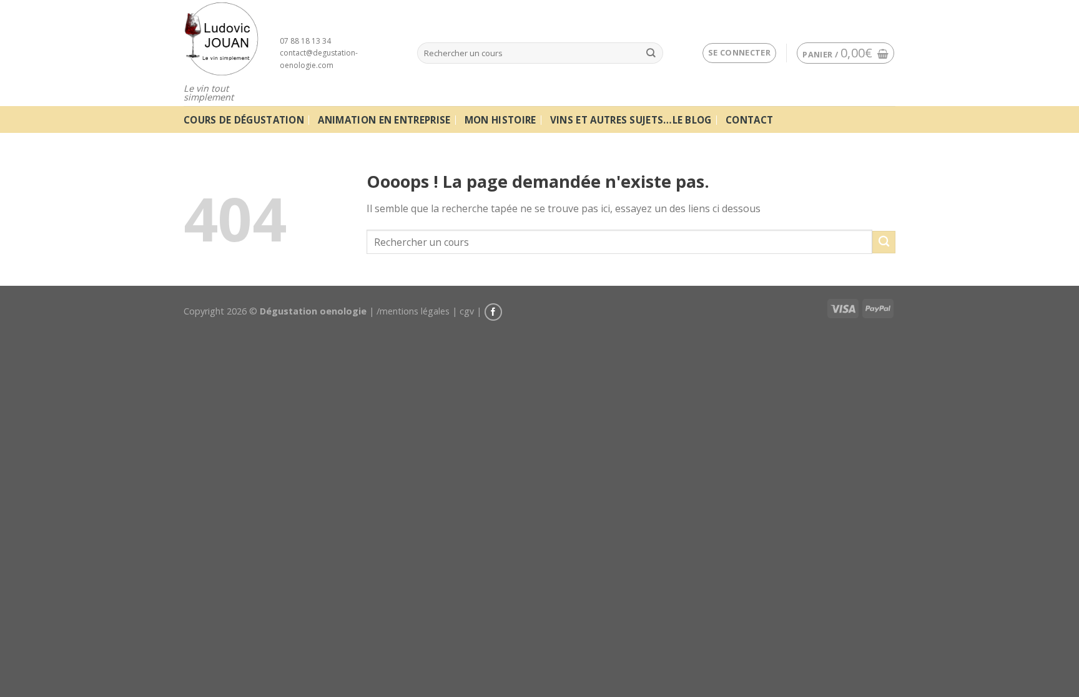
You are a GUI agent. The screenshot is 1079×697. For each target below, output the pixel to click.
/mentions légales (413, 311)
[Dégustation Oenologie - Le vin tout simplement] (222, 38)
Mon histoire (500, 120)
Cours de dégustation (244, 120)
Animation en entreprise (384, 120)
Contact (749, 120)
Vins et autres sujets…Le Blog (631, 120)
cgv (467, 311)
